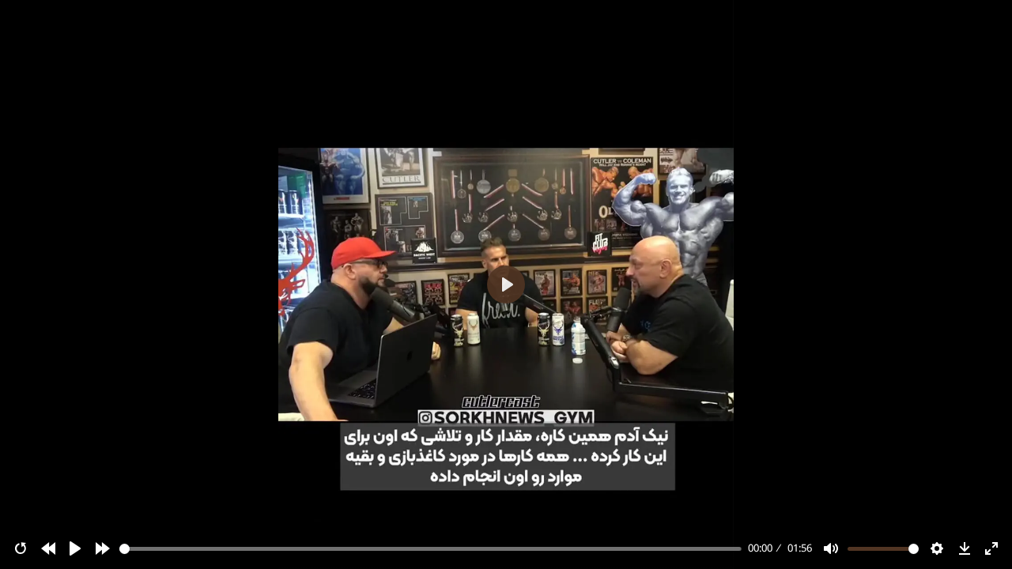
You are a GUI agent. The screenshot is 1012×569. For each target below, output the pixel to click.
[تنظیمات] (937, 548)
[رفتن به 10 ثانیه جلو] (102, 548)
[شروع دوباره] (20, 548)
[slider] (430, 548)
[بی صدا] (831, 548)
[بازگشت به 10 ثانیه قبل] (48, 548)
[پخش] (75, 548)
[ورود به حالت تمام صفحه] (991, 548)
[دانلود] (964, 548)
